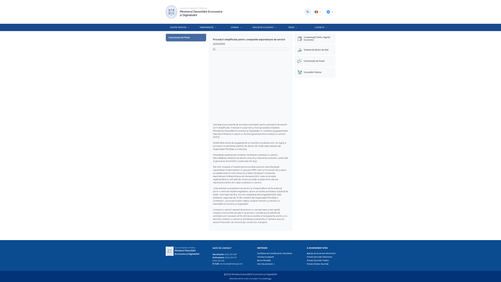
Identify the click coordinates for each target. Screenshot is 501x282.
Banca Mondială (264, 260)
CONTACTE (319, 27)
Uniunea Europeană (265, 257)
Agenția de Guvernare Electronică (321, 253)
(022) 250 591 (218, 261)
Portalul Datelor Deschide (318, 264)
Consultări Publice (312, 72)
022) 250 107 (231, 257)
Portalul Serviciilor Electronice (319, 257)
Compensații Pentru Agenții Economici (317, 38)
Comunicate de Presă (314, 61)
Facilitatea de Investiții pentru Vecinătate (274, 253)
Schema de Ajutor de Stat (316, 49)
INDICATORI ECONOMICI (263, 27)
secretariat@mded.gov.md (231, 264)
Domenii (235, 27)
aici (269, 278)
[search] (307, 12)
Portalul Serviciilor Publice (318, 260)
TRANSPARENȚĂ (206, 27)
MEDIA (291, 27)
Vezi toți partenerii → (266, 264)
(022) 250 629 (231, 254)
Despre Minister (178, 27)
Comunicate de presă (179, 37)
